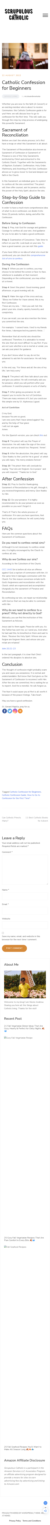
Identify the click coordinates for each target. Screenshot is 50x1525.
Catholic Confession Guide (14, 795)
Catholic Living (10, 96)
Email (5, 904)
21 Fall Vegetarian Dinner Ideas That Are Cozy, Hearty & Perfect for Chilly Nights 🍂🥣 (24, 1029)
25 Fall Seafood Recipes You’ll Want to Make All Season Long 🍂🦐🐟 (22, 1448)
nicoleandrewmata (32, 96)
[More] (20, 711)
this (41, 435)
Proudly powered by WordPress (17, 1513)
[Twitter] (9, 711)
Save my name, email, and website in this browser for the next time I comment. (21, 938)
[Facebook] (4, 711)
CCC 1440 (7, 569)
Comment (7, 852)
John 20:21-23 (9, 648)
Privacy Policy (15, 1521)
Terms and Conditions (32, 1521)
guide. (40, 246)
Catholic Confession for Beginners (25, 791)
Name (5, 889)
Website (6, 918)
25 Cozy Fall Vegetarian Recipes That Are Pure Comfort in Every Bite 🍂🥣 (24, 1239)
